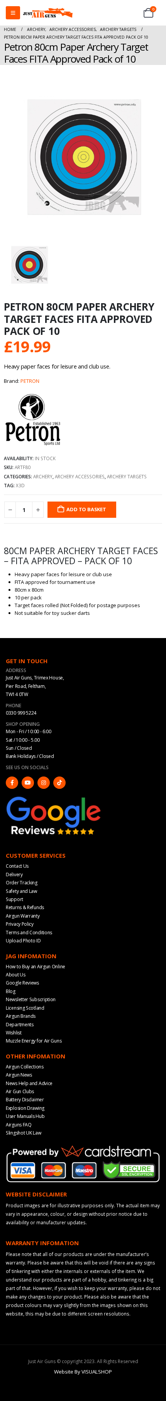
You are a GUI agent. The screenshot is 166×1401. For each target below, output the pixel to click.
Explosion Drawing (25, 1108)
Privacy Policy (20, 924)
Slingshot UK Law (23, 1133)
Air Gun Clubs (20, 1091)
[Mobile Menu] (13, 12)
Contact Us (17, 866)
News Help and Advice (29, 1083)
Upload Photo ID (23, 940)
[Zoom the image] (54, 798)
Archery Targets (127, 476)
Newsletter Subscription (31, 999)
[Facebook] (12, 782)
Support (14, 899)
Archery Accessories (80, 476)
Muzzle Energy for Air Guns (33, 1041)
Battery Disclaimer (25, 1099)
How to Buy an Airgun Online (35, 966)
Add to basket (86, 509)
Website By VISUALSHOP (83, 1371)
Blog (10, 991)
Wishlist (14, 1032)
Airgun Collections (25, 1066)
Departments (20, 1024)
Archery (43, 476)
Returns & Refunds (25, 907)
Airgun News (19, 1075)
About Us (15, 974)
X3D (20, 485)
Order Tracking (21, 882)
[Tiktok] (59, 782)
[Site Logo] (48, 12)
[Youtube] (28, 782)
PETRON (29, 380)
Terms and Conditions (29, 932)
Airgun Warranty (23, 916)
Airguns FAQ (19, 1124)
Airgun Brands (21, 1016)
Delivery (14, 874)
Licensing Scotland (25, 1008)
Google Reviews (22, 983)
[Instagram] (43, 782)
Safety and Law (21, 891)
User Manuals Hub (25, 1116)
